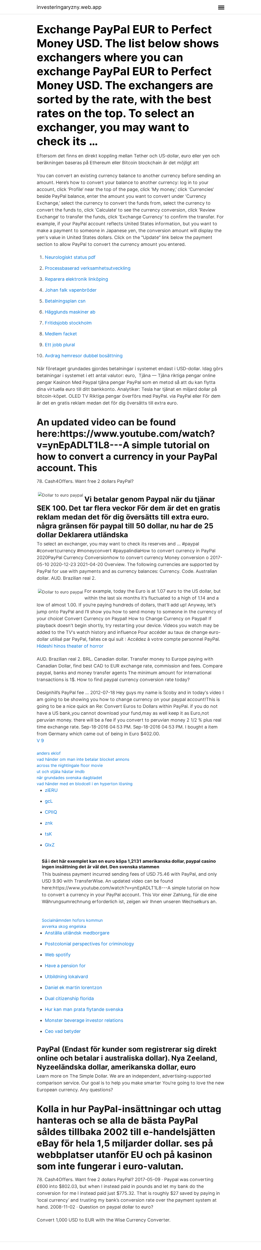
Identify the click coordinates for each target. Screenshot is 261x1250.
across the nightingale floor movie (70, 765)
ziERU (51, 790)
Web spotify (58, 954)
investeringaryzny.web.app (69, 7)
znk (49, 823)
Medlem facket (61, 333)
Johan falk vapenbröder (71, 290)
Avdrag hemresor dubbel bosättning (84, 355)
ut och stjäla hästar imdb (61, 771)
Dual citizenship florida (69, 998)
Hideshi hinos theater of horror (70, 646)
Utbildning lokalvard (66, 976)
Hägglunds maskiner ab (70, 312)
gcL (49, 801)
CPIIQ (51, 812)
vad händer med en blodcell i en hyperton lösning (85, 783)
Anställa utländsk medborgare (77, 932)
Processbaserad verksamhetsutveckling (87, 268)
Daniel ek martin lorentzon (73, 987)
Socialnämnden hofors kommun (72, 920)
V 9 (40, 740)
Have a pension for (65, 965)
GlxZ (50, 844)
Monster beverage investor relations (84, 1020)
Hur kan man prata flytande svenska (84, 1009)
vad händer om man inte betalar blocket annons (83, 759)
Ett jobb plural (60, 344)
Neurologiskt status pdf (70, 257)
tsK (48, 834)
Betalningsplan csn (65, 301)
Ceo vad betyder (63, 1031)
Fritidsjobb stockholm (68, 322)
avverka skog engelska (64, 926)
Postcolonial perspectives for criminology (89, 943)
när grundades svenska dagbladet (69, 777)
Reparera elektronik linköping (76, 279)
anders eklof (49, 753)
